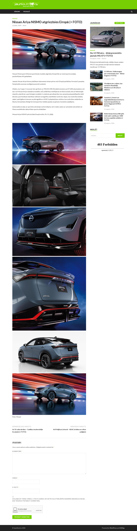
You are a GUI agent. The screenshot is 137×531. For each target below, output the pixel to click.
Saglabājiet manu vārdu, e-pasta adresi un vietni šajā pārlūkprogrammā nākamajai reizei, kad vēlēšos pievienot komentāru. (48, 500)
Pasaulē (26, 11)
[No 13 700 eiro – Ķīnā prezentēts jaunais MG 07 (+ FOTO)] (107, 28)
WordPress (113, 528)
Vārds (15, 478)
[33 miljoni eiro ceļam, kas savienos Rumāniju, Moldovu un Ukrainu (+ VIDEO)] (96, 84)
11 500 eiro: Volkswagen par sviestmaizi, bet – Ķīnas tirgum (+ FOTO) (114, 73)
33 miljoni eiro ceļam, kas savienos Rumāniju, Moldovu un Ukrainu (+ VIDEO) (113, 86)
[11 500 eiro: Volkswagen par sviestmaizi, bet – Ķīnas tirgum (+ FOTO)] (96, 72)
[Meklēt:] (107, 135)
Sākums (17, 11)
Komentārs (17, 451)
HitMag (122, 528)
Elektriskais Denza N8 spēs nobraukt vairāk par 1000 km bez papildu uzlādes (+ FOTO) (114, 117)
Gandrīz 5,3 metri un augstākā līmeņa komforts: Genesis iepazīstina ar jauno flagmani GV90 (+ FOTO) (114, 102)
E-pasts (15, 487)
